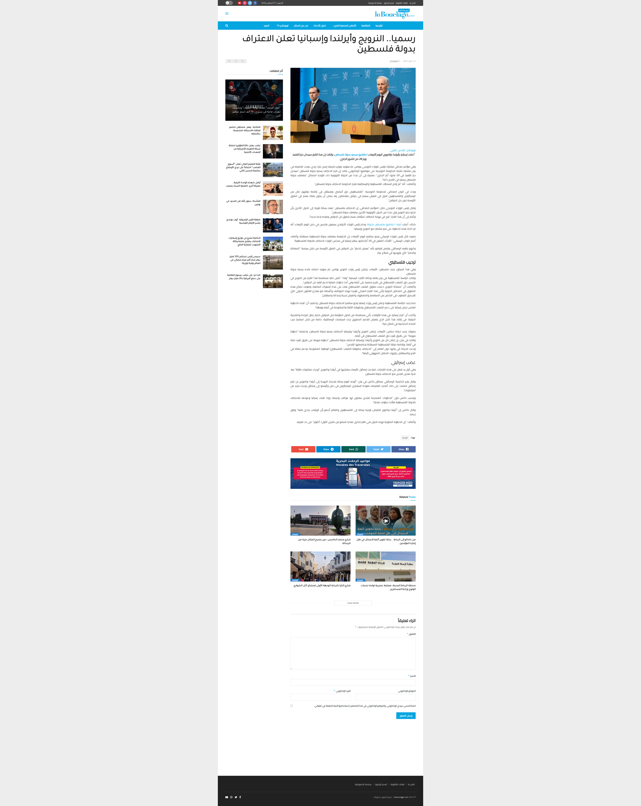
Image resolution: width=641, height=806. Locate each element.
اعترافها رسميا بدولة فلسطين (351, 154)
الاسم (412, 676)
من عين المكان (301, 25)
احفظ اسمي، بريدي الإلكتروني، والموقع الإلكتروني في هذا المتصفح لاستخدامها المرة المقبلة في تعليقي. (365, 706)
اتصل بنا (413, 3)
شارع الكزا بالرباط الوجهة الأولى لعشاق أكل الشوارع (322, 586)
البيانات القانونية (402, 3)
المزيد (266, 25)
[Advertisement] (320, 745)
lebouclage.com (401, 797)
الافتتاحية (365, 25)
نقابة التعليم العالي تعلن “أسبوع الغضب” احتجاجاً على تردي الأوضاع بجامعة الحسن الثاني (243, 167)
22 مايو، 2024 (409, 61)
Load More (353, 603)
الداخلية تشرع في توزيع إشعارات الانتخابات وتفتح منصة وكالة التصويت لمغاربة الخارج (244, 241)
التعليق (411, 634)
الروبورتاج (394, 61)
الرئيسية (379, 25)
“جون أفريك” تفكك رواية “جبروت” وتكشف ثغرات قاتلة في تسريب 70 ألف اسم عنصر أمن (256, 112)
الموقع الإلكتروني (407, 691)
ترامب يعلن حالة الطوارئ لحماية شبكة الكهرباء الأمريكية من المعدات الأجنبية (244, 149)
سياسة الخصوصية (375, 3)
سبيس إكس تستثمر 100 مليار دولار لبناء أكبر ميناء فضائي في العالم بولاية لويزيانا (245, 260)
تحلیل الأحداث (319, 25)
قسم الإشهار (389, 3)
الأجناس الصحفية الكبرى (345, 25)
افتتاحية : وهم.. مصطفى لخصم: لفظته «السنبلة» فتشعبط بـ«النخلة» (244, 130)
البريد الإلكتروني (342, 691)
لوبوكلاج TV (282, 25)
